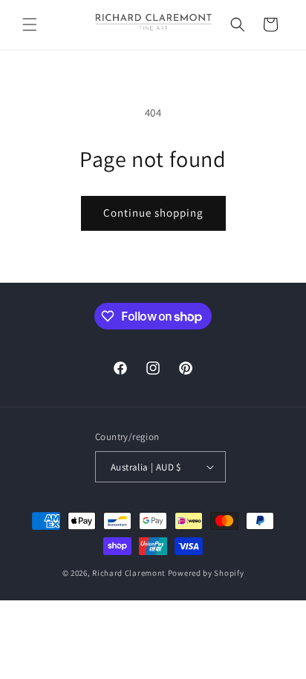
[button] (29, 24)
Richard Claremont (129, 573)
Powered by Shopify (206, 573)
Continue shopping (153, 213)
